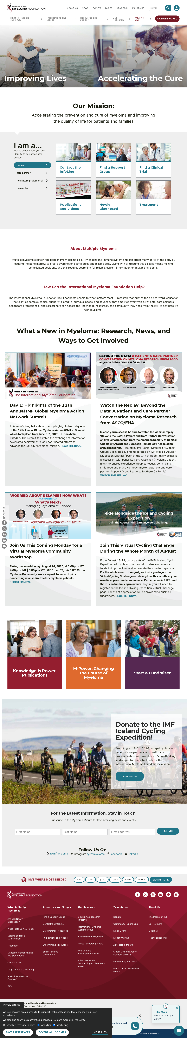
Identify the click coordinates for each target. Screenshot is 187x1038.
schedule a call (118, 1023)
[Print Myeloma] (4, 540)
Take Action (121, 907)
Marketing (62, 1025)
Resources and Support (88, 19)
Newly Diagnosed (108, 207)
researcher (23, 188)
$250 (128, 879)
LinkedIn (133, 854)
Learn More (129, 776)
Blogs (108, 8)
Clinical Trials (14, 962)
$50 (90, 879)
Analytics (46, 1025)
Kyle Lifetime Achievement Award (88, 952)
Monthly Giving (121, 937)
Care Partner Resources (55, 930)
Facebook (116, 854)
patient (21, 165)
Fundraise (138, 8)
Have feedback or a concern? (147, 1033)
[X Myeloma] (4, 528)
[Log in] (177, 8)
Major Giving (120, 930)
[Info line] (135, 1026)
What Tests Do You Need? (20, 928)
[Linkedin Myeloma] (4, 534)
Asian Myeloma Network (90, 936)
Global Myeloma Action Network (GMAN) (125, 953)
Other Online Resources (55, 944)
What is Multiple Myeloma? (17, 909)
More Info (100, 1032)
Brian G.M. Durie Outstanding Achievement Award (91, 963)
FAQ (9, 986)
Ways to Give (139, 19)
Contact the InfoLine (70, 170)
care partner (24, 172)
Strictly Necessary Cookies (21, 1025)
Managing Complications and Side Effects (20, 954)
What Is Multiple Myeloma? (19, 19)
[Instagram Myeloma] (176, 894)
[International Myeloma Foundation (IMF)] (34, 8)
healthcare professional (30, 180)
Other (142, 879)
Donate (117, 916)
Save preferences (18, 1032)
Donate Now (166, 18)
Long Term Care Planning (20, 969)
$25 (79, 879)
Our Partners (155, 923)
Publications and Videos (56, 19)
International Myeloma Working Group (89, 928)
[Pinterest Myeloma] (168, 894)
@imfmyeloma (59, 853)
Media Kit (153, 930)
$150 (115, 879)
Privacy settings (11, 1005)
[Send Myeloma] (4, 546)
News (85, 8)
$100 (102, 879)
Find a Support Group (54, 916)
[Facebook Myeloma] (4, 522)
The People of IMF (158, 916)
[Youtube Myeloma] (153, 894)
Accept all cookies (52, 1032)
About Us (72, 8)
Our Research (118, 19)
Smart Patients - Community (51, 953)
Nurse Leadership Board (90, 943)
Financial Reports (158, 937)
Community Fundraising (125, 923)
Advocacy (122, 8)
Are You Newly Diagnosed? (15, 920)
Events (97, 8)
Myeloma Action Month (125, 961)
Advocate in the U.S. (123, 944)
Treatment (148, 205)
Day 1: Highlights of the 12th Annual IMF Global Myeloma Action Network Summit (47, 411)
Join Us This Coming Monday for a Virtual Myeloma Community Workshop (46, 551)
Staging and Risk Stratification (16, 937)
